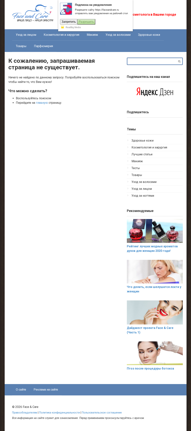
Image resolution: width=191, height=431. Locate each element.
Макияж (92, 35)
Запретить (69, 21)
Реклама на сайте (46, 389)
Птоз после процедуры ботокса (150, 368)
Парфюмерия (43, 46)
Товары (21, 46)
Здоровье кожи (149, 35)
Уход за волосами (118, 35)
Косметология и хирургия (61, 35)
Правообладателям (24, 412)
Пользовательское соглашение (102, 412)
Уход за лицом (26, 35)
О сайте (21, 389)
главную (42, 102)
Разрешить (86, 21)
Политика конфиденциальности (59, 412)
